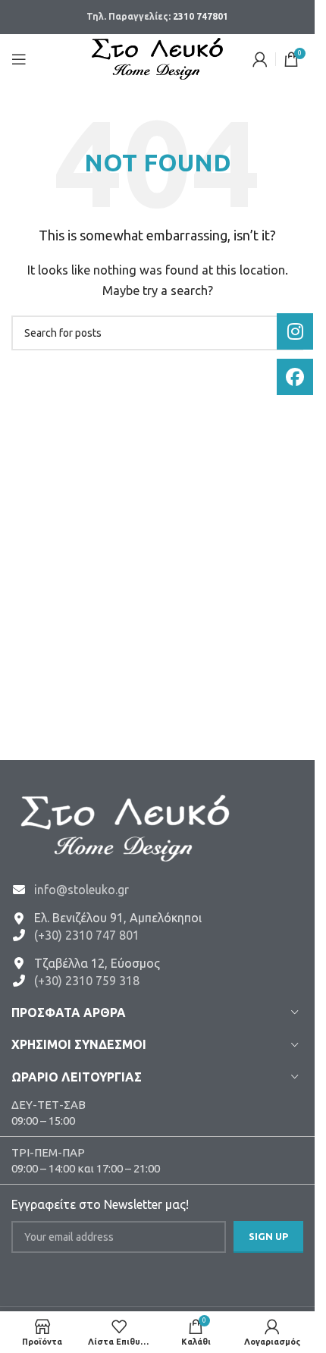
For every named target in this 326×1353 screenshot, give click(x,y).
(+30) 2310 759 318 (86, 980)
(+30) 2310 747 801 (86, 935)
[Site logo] (157, 57)
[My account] (260, 59)
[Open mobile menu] (19, 59)
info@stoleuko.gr (81, 889)
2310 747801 (200, 16)
